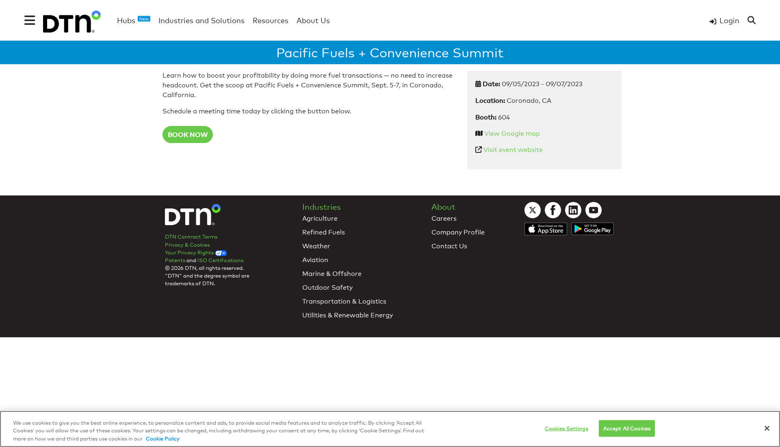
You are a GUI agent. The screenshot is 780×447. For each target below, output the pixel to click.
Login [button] (729, 20)
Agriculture (320, 218)
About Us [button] (313, 20)
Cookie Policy (163, 438)
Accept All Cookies (626, 428)
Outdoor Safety (327, 287)
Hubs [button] (133, 20)
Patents (175, 260)
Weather (316, 246)
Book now (188, 134)
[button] (29, 20)
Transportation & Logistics (344, 301)
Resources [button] (270, 20)
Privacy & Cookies (187, 244)
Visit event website (513, 150)
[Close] (767, 428)
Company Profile (458, 232)
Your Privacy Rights (190, 252)
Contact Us (449, 246)
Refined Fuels (323, 232)
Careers (444, 218)
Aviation (315, 260)
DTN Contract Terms (191, 236)
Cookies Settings (566, 428)
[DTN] (193, 217)
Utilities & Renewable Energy (347, 315)
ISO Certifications (220, 260)
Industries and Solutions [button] (201, 20)
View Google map (512, 133)
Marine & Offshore (332, 274)
